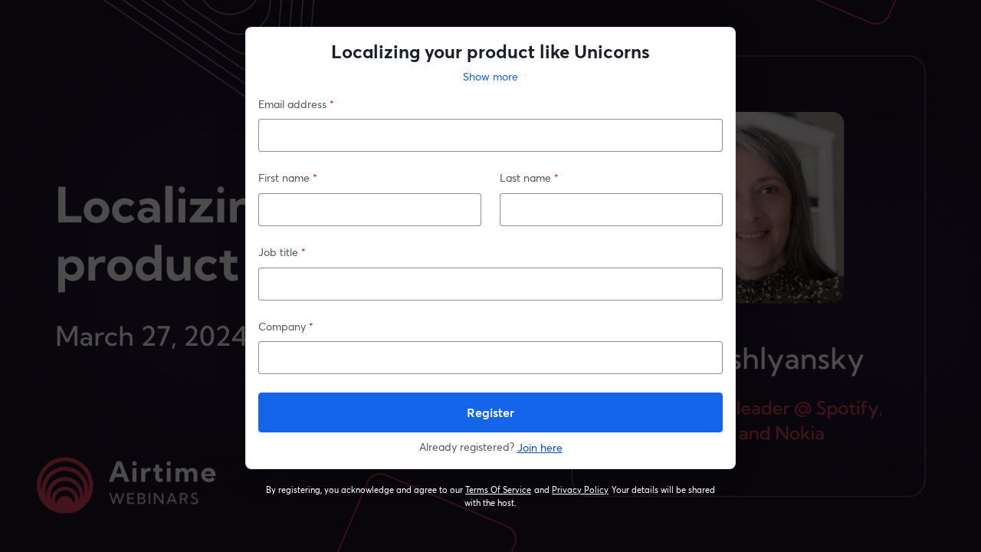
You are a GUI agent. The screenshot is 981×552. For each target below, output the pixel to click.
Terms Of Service (498, 490)
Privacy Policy (580, 490)
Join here (540, 447)
